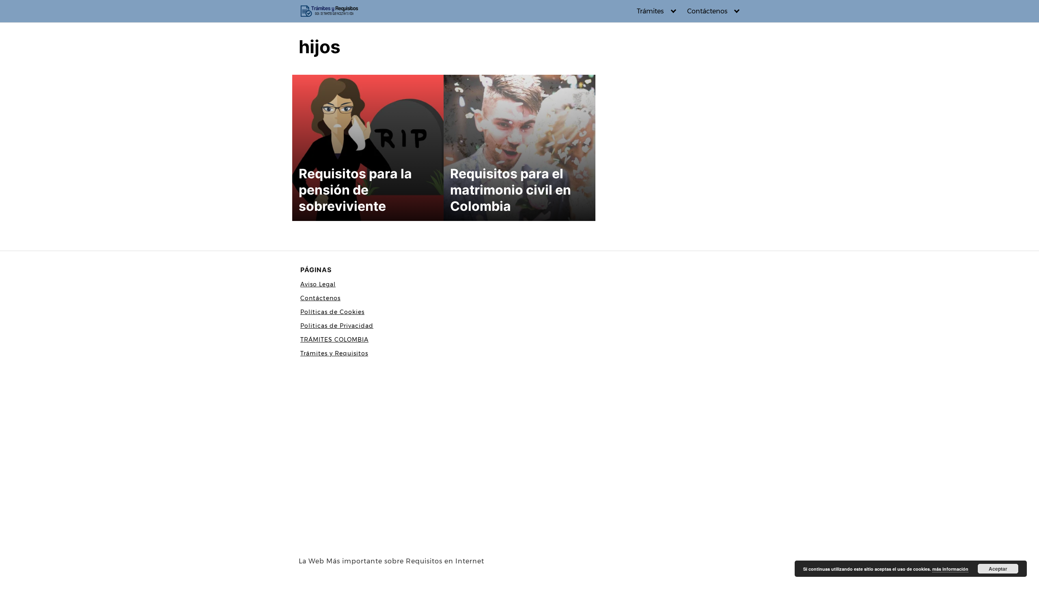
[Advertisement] (405, 459)
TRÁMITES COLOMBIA (334, 339)
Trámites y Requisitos (334, 353)
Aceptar (998, 568)
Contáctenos (707, 11)
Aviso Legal (318, 284)
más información (950, 569)
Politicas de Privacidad (336, 325)
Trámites (650, 11)
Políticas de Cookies (332, 312)
